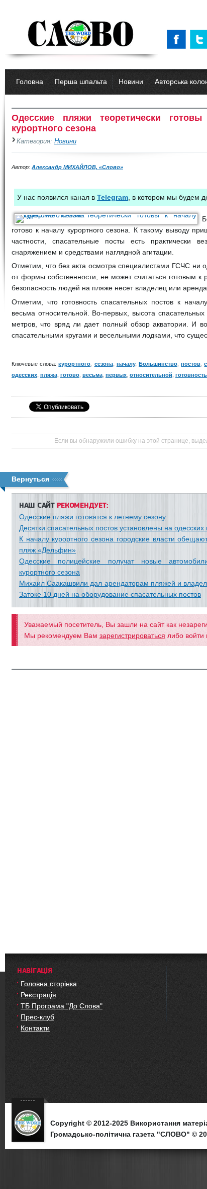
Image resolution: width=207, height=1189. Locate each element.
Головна (29, 81)
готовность (191, 375)
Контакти (35, 1028)
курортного (74, 364)
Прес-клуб (37, 1017)
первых (116, 375)
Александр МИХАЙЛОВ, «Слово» (77, 167)
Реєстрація (38, 995)
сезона (103, 364)
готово (69, 375)
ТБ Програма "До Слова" (61, 1006)
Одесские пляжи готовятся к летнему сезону (92, 517)
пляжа (48, 375)
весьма (92, 375)
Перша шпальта (81, 81)
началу (126, 364)
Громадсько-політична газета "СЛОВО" (81, 34)
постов (190, 364)
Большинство (158, 364)
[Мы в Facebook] (178, 39)
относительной (151, 375)
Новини (131, 81)
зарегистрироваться (132, 635)
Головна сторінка (49, 984)
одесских (24, 375)
